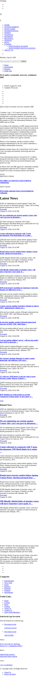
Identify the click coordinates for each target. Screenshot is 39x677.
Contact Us (8, 610)
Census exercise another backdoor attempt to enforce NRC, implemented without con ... (19, 307)
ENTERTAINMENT (11, 27)
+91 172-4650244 (6, 665)
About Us (7, 608)
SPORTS (7, 33)
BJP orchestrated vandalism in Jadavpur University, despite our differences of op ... (19, 289)
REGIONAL (8, 38)
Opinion (7, 606)
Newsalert (3, 209)
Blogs (6, 605)
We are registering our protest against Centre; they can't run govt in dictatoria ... (18, 216)
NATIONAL (8, 35)
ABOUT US (8, 50)
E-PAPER (7, 44)
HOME (7, 25)
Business (7, 69)
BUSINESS (8, 37)
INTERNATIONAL (11, 31)
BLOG (6, 42)
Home (6, 65)
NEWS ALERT (9, 29)
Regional (7, 588)
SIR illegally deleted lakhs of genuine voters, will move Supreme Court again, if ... (17, 271)
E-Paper (7, 603)
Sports (6, 585)
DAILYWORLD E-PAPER (18, 46)
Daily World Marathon (12, 612)
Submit (23, 61)
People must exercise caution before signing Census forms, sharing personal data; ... (18, 252)
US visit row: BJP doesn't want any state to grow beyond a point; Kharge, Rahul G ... (18, 377)
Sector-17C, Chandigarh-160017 (11, 646)
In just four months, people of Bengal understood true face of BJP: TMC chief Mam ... (18, 323)
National (7, 590)
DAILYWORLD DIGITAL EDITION (22, 48)
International (8, 67)
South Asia (8, 71)
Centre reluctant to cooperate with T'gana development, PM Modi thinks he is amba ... (16, 234)
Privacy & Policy (10, 674)
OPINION (8, 40)
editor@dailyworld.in (7, 654)
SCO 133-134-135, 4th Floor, (10, 644)
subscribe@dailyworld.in (8, 656)
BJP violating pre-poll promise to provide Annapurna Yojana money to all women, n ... (16, 396)
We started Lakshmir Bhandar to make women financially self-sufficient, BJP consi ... (17, 359)
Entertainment (9, 581)
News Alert (8, 583)
